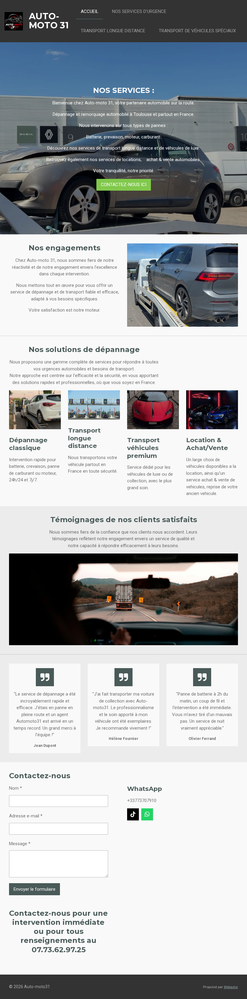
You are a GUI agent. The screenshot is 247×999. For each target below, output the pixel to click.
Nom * (15, 788)
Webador (231, 987)
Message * (19, 843)
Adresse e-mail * (25, 816)
